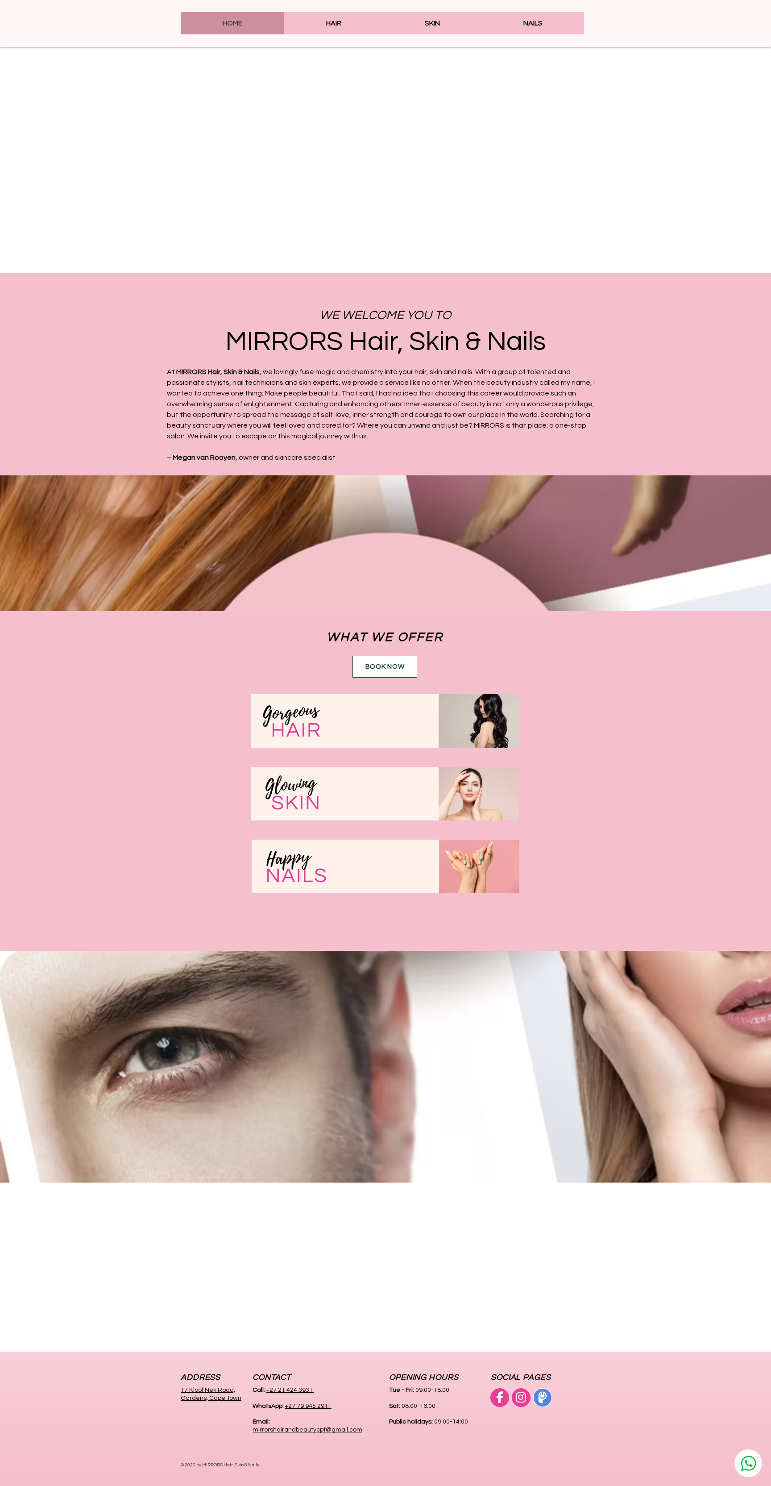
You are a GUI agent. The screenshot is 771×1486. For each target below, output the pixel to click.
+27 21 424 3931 (290, 1390)
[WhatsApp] (748, 1463)
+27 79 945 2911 (308, 1406)
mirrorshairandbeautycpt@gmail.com (307, 1430)
